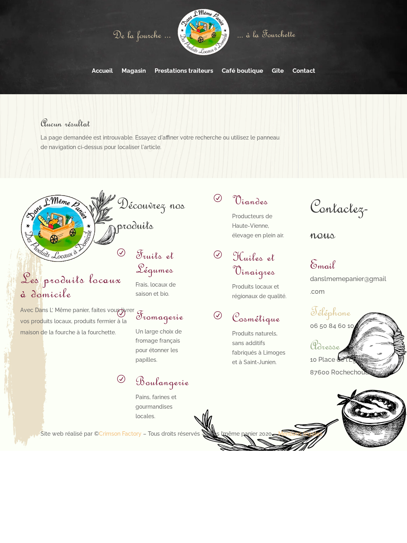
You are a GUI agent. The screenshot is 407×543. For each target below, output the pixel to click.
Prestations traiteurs (184, 70)
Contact (304, 70)
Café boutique (242, 70)
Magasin (134, 70)
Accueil (102, 70)
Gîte (278, 70)
